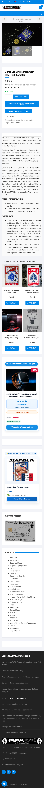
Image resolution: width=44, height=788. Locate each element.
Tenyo (12, 615)
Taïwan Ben (14, 607)
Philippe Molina (16, 602)
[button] (38, 26)
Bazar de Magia (16, 563)
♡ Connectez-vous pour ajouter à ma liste (22, 104)
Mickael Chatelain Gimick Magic (22, 597)
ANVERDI (13, 558)
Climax (12, 568)
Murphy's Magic (16, 599)
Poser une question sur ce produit (18, 111)
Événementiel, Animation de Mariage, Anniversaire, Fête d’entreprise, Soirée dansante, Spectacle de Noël (21, 718)
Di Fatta (13, 573)
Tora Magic (14, 620)
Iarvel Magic (14, 584)
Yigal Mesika (15, 631)
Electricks (14, 579)
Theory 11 (13, 618)
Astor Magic (14, 560)
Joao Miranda (15, 586)
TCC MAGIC (14, 613)
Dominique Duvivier (17, 576)
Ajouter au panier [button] (12, 303)
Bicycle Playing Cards (18, 566)
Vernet (12, 626)
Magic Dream (15, 589)
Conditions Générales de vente (14, 732)
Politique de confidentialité (12, 727)
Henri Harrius (15, 581)
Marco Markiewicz (17, 594)
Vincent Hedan (15, 628)
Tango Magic (15, 610)
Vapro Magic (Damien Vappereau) (23, 623)
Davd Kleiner (15, 571)
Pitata (12, 605)
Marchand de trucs (17, 592)
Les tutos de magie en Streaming (14, 704)
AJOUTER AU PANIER (21, 97)
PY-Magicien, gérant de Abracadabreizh (17, 710)
